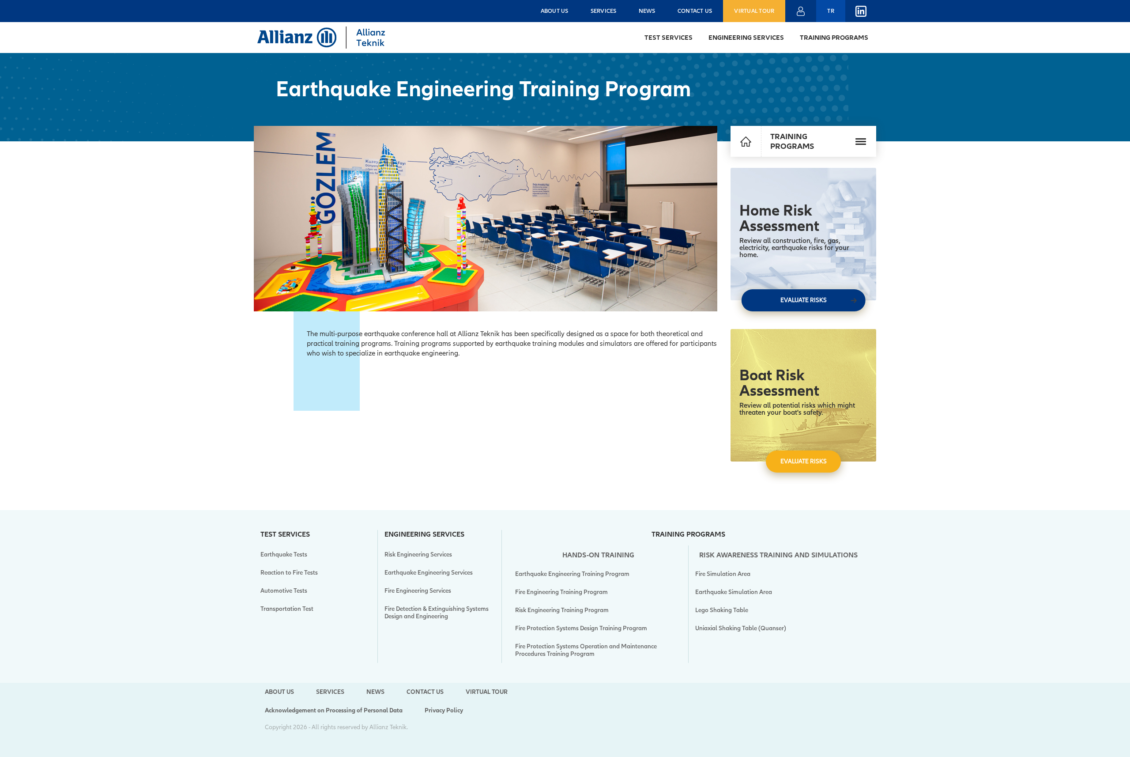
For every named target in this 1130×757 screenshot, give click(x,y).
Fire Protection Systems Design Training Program (581, 628)
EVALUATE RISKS (803, 300)
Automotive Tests (283, 590)
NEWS (647, 11)
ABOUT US (555, 11)
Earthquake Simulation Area (733, 592)
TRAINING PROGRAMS (834, 38)
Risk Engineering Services (418, 554)
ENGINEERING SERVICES (746, 38)
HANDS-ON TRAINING (598, 555)
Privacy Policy (444, 710)
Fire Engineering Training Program (561, 592)
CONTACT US (695, 11)
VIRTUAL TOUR (754, 11)
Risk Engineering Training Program (562, 610)
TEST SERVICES (668, 38)
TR (830, 11)
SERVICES (604, 11)
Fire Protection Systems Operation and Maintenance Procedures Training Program (586, 650)
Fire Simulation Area (722, 574)
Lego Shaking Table (721, 610)
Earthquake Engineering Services (428, 572)
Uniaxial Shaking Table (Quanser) (740, 628)
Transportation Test (286, 609)
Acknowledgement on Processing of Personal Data (334, 710)
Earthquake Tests (283, 554)
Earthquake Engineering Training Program (572, 574)
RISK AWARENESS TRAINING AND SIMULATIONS (778, 555)
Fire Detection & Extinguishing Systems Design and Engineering (436, 612)
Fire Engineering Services (417, 590)
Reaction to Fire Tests (289, 572)
